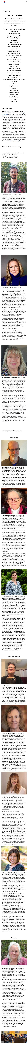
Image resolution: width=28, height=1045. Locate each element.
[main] (14, 56)
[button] (1, 2)
